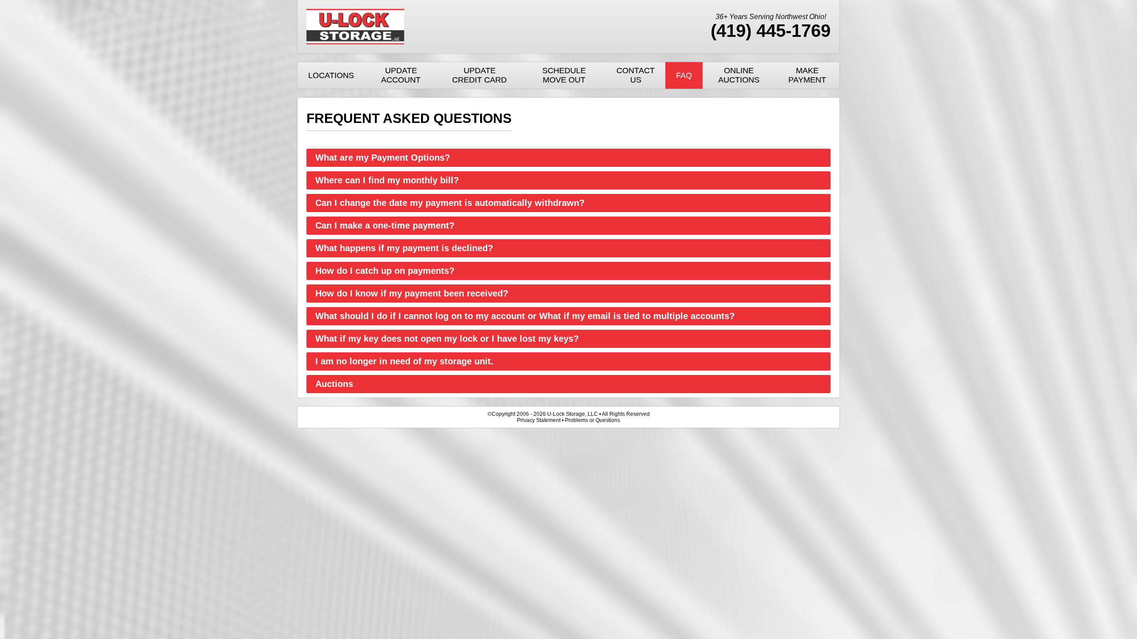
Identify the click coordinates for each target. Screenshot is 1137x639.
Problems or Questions (592, 420)
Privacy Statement (539, 420)
